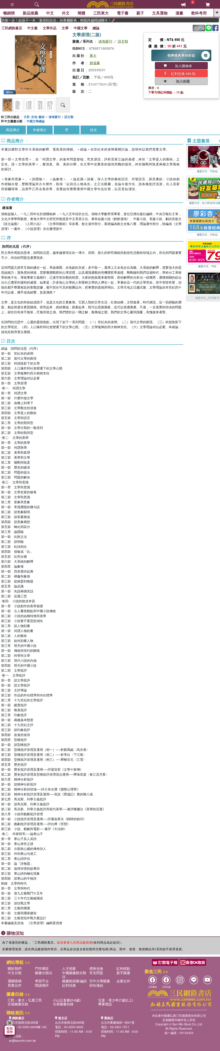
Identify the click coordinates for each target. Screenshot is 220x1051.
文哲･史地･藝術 (34, 117)
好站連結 (96, 985)
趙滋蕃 (95, 62)
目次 (93, 129)
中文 (50, 13)
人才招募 (69, 968)
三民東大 (101, 13)
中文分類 (14, 972)
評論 (201, 27)
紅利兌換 (69, 985)
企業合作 (123, 980)
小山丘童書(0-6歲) (67, 1000)
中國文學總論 (36, 121)
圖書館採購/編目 (74, 980)
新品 (30, 13)
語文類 (123, 41)
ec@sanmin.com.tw (22, 1040)
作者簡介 (40, 129)
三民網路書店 (12, 27)
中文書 (32, 27)
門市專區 (42, 968)
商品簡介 (13, 129)
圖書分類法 (43, 972)
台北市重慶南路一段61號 (117, 1022)
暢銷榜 (9, 13)
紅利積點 (123, 968)
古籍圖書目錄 (18, 1003)
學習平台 (42, 980)
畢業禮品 (105, 1003)
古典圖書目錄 (63, 1003)
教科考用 (199, 13)
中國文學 (80, 27)
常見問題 (96, 972)
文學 (65, 27)
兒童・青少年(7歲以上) (115, 1000)
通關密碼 (14, 980)
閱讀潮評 (42, 985)
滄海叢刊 (105, 41)
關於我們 (14, 968)
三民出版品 (11, 117)
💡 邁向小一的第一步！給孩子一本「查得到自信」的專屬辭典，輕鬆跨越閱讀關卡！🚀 (49, 20)
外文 (66, 13)
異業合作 (14, 985)
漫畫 (179, 13)
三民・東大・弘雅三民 (25, 1000)
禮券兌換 (96, 968)
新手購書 (123, 972)
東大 (93, 55)
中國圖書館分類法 (74, 974)
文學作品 (50, 27)
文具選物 (160, 13)
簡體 (81, 13)
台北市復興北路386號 (23, 1022)
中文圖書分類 (13, 121)
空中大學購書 (99, 980)
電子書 (122, 13)
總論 (96, 27)
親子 (140, 13)
